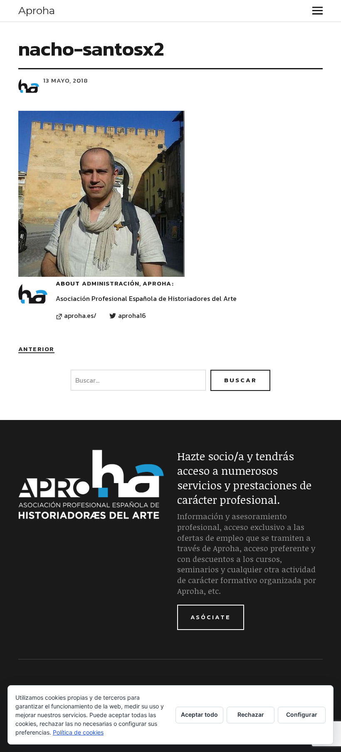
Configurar (301, 714)
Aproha (36, 10)
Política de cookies (78, 732)
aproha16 (132, 315)
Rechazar (250, 714)
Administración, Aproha (126, 283)
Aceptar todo (199, 714)
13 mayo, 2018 (65, 80)
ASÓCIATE (210, 617)
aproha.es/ (80, 315)
